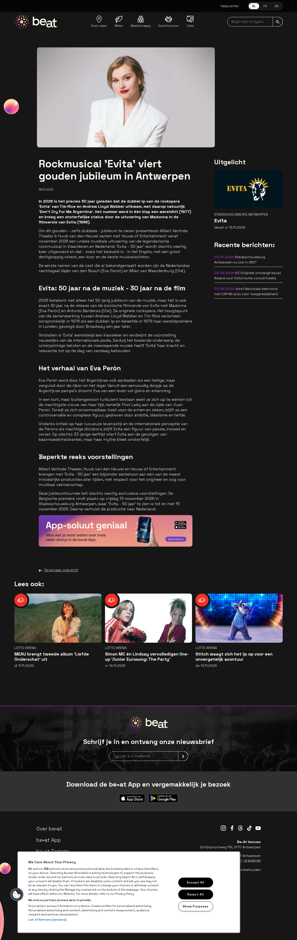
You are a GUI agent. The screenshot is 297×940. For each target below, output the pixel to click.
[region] (128, 892)
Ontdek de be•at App (164, 537)
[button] (17, 895)
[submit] (278, 22)
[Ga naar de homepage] (36, 22)
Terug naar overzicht (61, 570)
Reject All (195, 894)
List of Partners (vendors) (47, 920)
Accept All (195, 882)
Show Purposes (195, 906)
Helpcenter (230, 6)
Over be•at (49, 828)
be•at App (48, 840)
